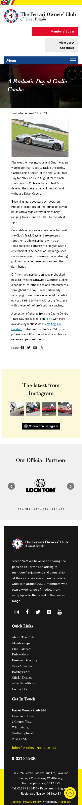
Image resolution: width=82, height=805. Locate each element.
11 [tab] (55, 509)
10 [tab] (52, 509)
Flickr (48, 319)
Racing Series (21, 672)
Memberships (21, 643)
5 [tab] (34, 509)
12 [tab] (59, 509)
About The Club (23, 637)
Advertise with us (23, 683)
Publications (20, 654)
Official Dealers (22, 677)
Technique (64, 802)
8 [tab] (44, 509)
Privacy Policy (32, 802)
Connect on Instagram (43, 426)
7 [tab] (41, 509)
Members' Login (62, 31)
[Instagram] (16, 612)
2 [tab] (23, 509)
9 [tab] (48, 509)
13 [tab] (62, 509)
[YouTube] (59, 612)
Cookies (16, 802)
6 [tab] (37, 509)
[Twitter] (38, 612)
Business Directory (24, 660)
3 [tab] (26, 509)
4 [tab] (30, 509)
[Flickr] (48, 612)
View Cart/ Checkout (66, 45)
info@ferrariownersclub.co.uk (34, 747)
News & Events (22, 666)
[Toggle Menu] (73, 60)
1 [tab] (19, 509)
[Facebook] (27, 612)
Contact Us (19, 689)
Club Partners (21, 649)
